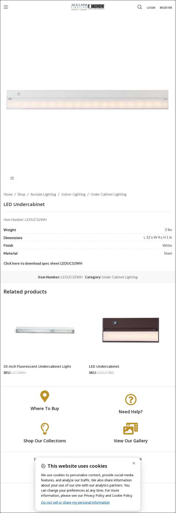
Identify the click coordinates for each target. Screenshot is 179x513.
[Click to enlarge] (12, 178)
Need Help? (131, 411)
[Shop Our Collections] (45, 428)
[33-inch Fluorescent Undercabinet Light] (45, 331)
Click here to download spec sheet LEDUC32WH (42, 263)
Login (151, 7)
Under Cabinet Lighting (109, 194)
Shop (21, 194)
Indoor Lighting (73, 194)
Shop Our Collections (45, 440)
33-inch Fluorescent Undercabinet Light (37, 366)
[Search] (140, 7)
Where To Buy (45, 408)
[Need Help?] (131, 399)
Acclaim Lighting (43, 194)
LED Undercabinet (104, 366)
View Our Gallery (131, 440)
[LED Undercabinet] (130, 331)
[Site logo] (87, 6)
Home (8, 194)
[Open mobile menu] (5, 7)
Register (166, 7)
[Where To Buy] (45, 396)
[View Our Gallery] (131, 428)
